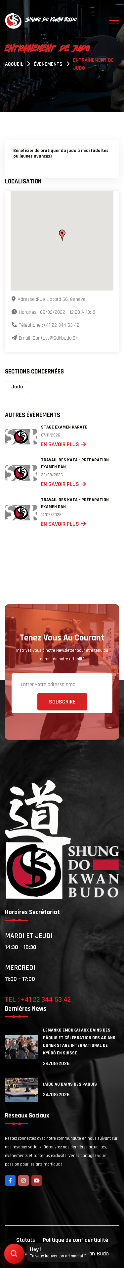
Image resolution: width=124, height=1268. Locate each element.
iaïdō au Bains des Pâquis (70, 1084)
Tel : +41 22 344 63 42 (38, 999)
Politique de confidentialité (75, 1240)
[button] (62, 235)
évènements (48, 64)
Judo (17, 386)
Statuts (25, 1240)
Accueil (14, 64)
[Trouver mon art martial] (14, 1253)
